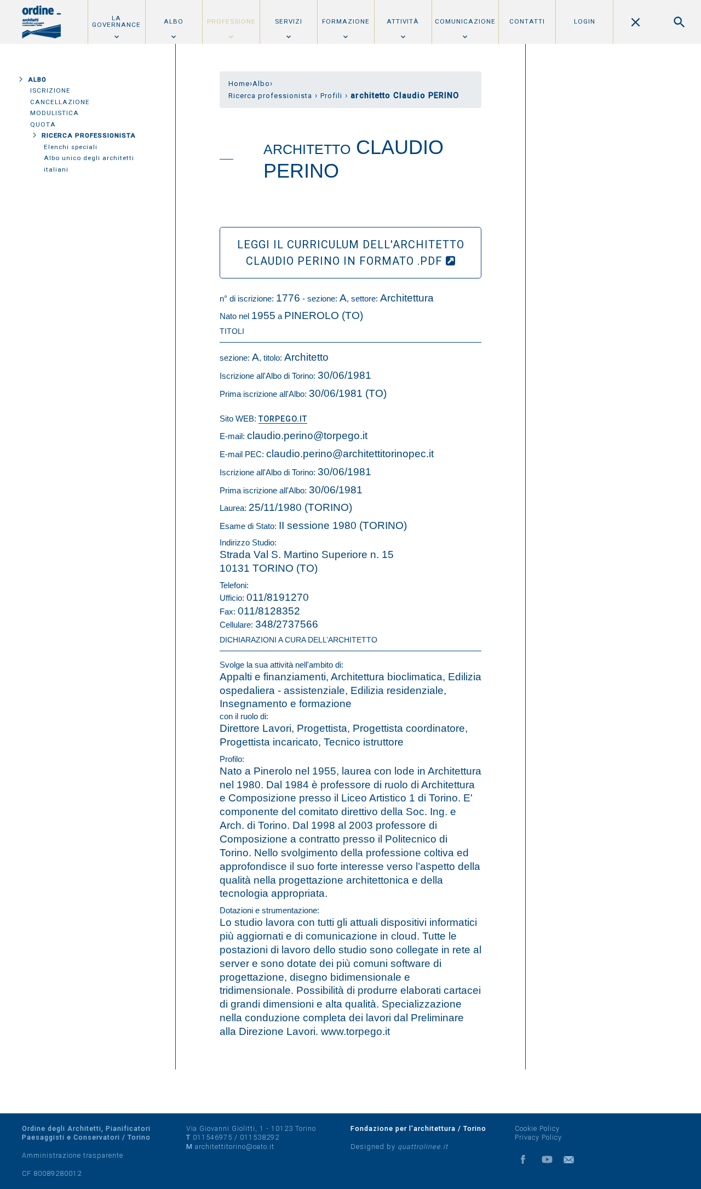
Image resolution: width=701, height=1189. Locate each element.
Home (239, 83)
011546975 (212, 1137)
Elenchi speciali (70, 147)
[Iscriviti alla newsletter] (571, 1159)
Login (584, 21)
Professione (231, 21)
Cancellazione (60, 102)
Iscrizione (50, 90)
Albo (173, 21)
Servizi (288, 21)
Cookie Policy (537, 1128)
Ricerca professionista (89, 135)
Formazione (346, 21)
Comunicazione (465, 21)
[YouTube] (547, 1159)
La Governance (116, 21)
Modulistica (54, 113)
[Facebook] (523, 1159)
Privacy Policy (538, 1137)
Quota (43, 124)
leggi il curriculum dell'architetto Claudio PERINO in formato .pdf (350, 253)
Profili (331, 96)
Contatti (527, 21)
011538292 (259, 1137)
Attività (403, 21)
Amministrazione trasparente (72, 1155)
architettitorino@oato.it (234, 1146)
